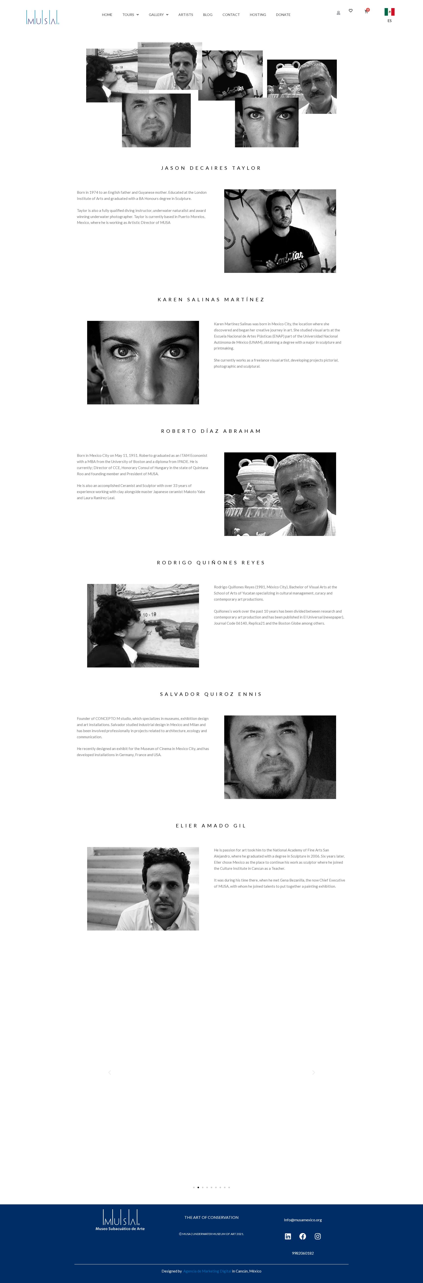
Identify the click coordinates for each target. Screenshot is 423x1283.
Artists (185, 14)
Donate (283, 14)
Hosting (258, 14)
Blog (207, 14)
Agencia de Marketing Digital (207, 1271)
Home (107, 14)
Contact (231, 14)
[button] (338, 13)
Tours (128, 14)
